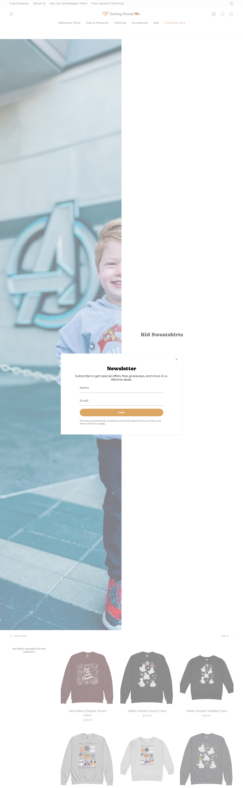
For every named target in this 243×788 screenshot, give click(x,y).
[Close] (176, 359)
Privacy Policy (148, 420)
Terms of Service (89, 423)
